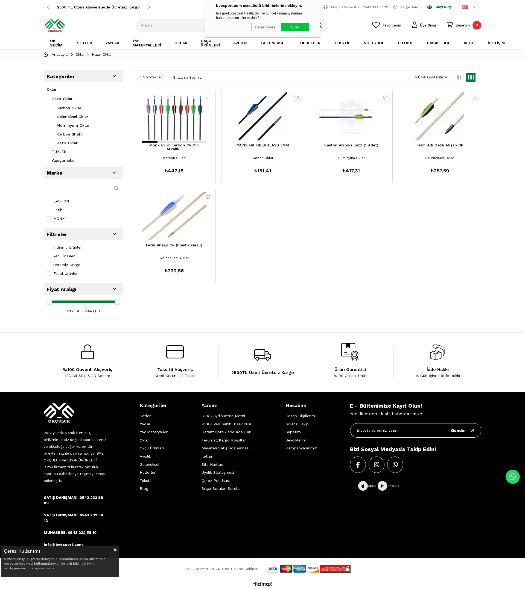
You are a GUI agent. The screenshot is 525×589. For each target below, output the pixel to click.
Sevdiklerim (295, 440)
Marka (54, 173)
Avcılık (145, 456)
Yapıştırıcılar (63, 160)
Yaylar (145, 424)
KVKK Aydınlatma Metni (223, 416)
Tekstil (145, 480)
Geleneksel (149, 464)
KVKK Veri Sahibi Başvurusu (227, 424)
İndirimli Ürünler (67, 247)
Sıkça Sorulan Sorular (221, 488)
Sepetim (293, 432)
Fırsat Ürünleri (65, 273)
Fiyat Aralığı (61, 289)
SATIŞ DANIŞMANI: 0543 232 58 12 (73, 518)
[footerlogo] (59, 413)
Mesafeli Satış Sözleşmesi (225, 448)
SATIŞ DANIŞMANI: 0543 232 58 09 (73, 500)
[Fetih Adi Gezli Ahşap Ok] (439, 116)
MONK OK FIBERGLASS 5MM (263, 145)
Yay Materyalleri (154, 432)
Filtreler (57, 234)
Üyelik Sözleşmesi (218, 472)
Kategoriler (61, 76)
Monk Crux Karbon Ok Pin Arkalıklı (174, 147)
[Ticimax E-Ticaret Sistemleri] (262, 585)
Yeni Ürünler (64, 256)
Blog (144, 488)
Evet (295, 27)
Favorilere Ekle (208, 97)
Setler (145, 416)
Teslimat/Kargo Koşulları (224, 440)
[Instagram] (376, 465)
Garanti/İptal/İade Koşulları (226, 432)
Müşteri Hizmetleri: (359, 7)
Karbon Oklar (69, 108)
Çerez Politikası (216, 480)
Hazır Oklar (62, 98)
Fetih (57, 210)
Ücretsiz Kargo (66, 265)
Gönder (458, 430)
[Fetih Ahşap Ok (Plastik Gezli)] (174, 216)
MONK (59, 218)
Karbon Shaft (69, 134)
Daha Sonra (265, 27)
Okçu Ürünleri (152, 448)
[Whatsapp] (395, 465)
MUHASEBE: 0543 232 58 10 (70, 532)
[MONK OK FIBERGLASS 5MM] (263, 116)
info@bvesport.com (63, 544)
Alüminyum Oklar (73, 125)
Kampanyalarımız (301, 448)
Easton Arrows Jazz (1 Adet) (351, 145)
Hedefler (148, 472)
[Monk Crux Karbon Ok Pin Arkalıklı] (174, 116)
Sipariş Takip (297, 424)
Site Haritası (213, 464)
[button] (150, 142)
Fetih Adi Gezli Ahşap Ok (439, 145)
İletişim (208, 456)
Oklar (52, 89)
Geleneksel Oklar (72, 116)
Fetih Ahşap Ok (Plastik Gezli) (174, 245)
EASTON (61, 201)
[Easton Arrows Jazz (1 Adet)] (351, 116)
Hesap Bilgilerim (300, 416)
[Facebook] (358, 465)
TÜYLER (59, 151)
